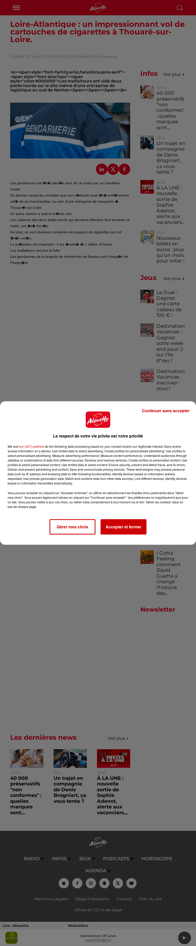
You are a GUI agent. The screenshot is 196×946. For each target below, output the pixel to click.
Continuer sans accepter (166, 411)
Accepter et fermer (123, 527)
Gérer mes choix (72, 527)
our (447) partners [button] (31, 446)
